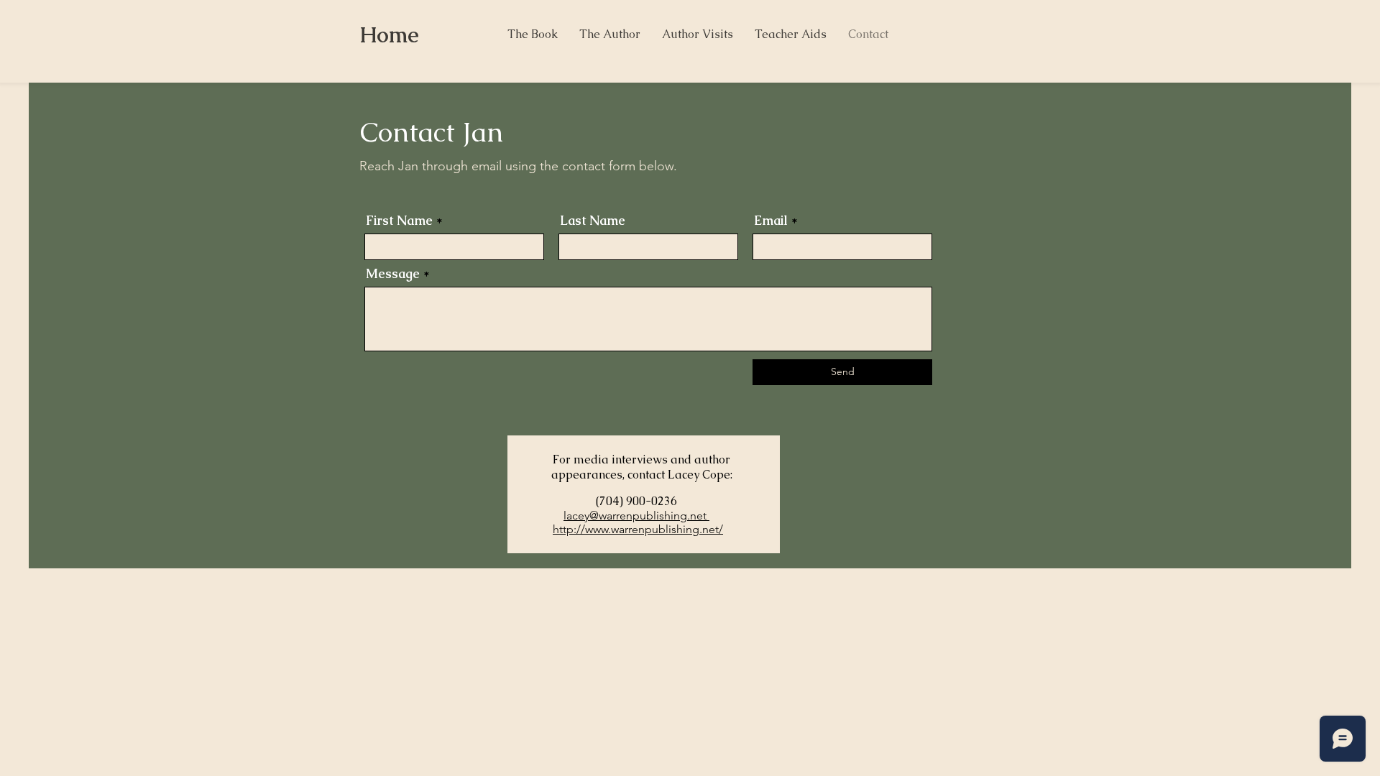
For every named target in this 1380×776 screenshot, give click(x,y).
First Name (399, 220)
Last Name (592, 220)
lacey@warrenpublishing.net (636, 515)
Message (393, 273)
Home (389, 35)
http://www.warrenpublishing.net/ (638, 529)
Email (771, 220)
